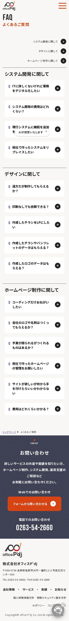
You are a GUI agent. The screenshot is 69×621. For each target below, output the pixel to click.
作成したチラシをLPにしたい (31, 224)
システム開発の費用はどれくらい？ (30, 108)
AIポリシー (39, 605)
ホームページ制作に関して (42, 61)
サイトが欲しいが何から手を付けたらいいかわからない (30, 388)
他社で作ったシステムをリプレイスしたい (30, 149)
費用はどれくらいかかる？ (30, 409)
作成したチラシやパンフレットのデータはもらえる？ (30, 245)
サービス (28, 589)
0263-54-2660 (34, 528)
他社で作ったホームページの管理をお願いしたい (30, 365)
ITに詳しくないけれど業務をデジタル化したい (30, 88)
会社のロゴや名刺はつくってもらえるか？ (30, 324)
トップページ (9, 431)
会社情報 (9, 589)
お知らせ (60, 589)
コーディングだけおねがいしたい (30, 304)
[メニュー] (62, 6)
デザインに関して (48, 51)
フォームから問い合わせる (30, 504)
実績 (44, 589)
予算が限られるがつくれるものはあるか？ (30, 345)
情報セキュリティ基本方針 (51, 597)
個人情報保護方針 (23, 597)
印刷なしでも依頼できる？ (30, 206)
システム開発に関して (45, 41)
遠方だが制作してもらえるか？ (30, 188)
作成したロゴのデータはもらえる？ (30, 265)
